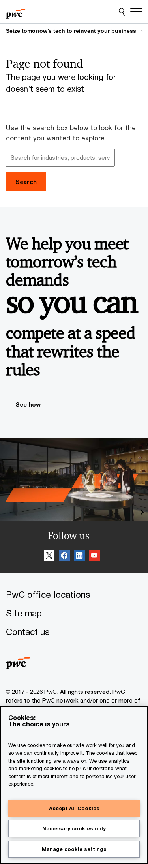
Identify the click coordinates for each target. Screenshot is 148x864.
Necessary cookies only (74, 828)
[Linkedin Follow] (79, 556)
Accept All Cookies (74, 808)
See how (28, 404)
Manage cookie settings (74, 849)
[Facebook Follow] (64, 556)
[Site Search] (122, 12)
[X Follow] (49, 556)
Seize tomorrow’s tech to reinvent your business (71, 31)
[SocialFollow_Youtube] (94, 556)
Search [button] (26, 181)
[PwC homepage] (16, 11)
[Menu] (136, 11)
